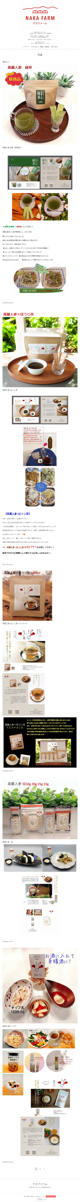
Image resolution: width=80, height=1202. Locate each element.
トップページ (25, 46)
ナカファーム (40, 1184)
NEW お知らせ (35, 46)
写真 (41, 46)
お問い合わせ (54, 46)
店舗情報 (46, 46)
